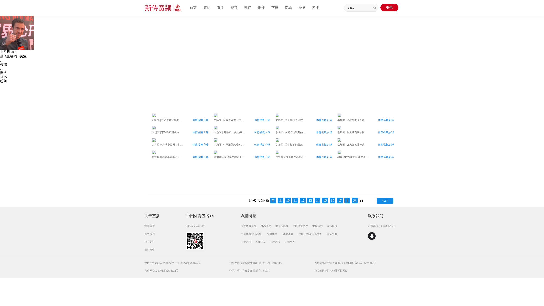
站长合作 (149, 226)
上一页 (280, 201)
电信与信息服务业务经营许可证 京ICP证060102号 (172, 262)
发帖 (267, 92)
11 (295, 200)
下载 (274, 8)
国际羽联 (332, 233)
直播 (220, 8)
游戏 (315, 8)
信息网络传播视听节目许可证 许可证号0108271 (256, 262)
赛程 (247, 8)
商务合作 (149, 249)
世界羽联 (266, 226)
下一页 (347, 201)
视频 (234, 8)
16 (332, 200)
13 (310, 200)
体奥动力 (288, 233)
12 (303, 200)
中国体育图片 (300, 226)
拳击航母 (332, 226)
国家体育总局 (248, 226)
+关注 (22, 56)
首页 (193, 8)
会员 (302, 8)
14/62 (252, 200)
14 (317, 200)
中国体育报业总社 (251, 233)
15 (325, 200)
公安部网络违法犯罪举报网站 (331, 270)
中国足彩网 (281, 226)
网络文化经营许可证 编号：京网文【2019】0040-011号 (345, 262)
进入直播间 (8, 56)
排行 (261, 8)
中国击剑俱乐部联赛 (310, 233)
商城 (288, 8)
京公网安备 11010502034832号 (161, 270)
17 (340, 200)
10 (288, 200)
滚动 (206, 8)
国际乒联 (246, 241)
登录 (389, 7)
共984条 (263, 200)
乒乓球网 (289, 241)
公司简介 (149, 241)
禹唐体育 (272, 233)
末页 (355, 201)
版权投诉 (149, 233)
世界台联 (317, 226)
